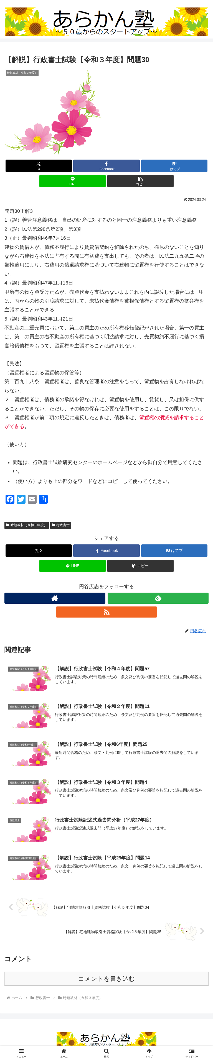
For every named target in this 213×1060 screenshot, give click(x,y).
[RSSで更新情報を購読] (106, 612)
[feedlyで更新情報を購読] (158, 598)
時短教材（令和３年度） (29, 525)
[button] (140, 181)
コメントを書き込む (106, 978)
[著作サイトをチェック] (54, 598)
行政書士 (63, 525)
